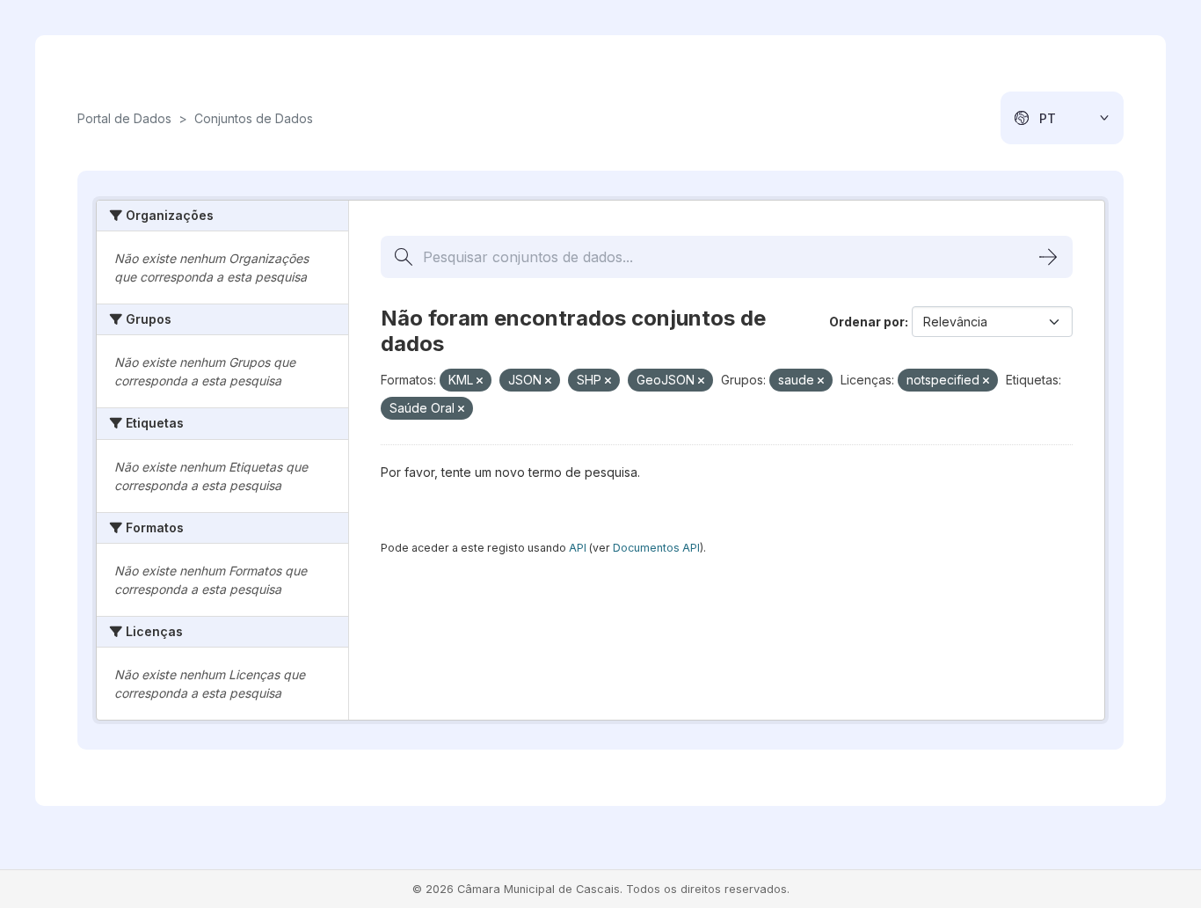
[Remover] (480, 381)
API (577, 547)
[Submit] (1048, 257)
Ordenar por (867, 321)
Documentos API (656, 547)
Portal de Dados (124, 118)
